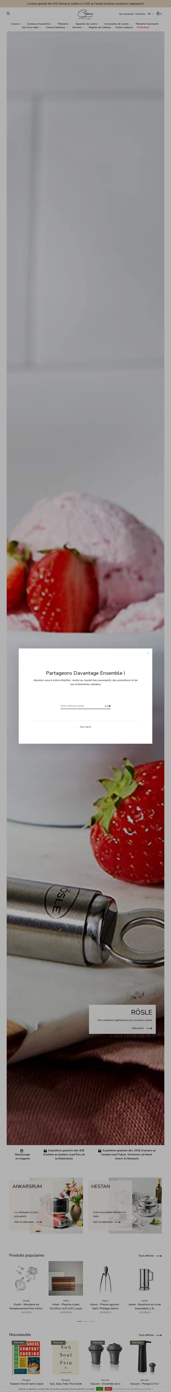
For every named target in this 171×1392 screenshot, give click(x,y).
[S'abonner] (107, 706)
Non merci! (85, 726)
